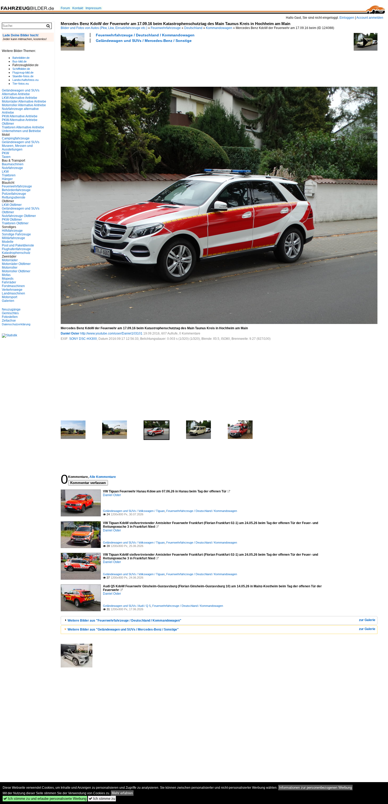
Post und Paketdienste (18, 245)
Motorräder (10, 260)
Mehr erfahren (122, 793)
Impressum (93, 8)
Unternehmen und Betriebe (21, 131)
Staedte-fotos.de (23, 76)
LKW (5, 171)
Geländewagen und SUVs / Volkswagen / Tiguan (134, 510)
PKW (5, 153)
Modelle (7, 242)
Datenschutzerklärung (16, 324)
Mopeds (7, 278)
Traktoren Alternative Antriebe (23, 127)
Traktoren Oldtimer (15, 223)
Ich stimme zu (102, 799)
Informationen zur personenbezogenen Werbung (315, 788)
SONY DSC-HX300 (83, 339)
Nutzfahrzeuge (12, 168)
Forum (65, 8)
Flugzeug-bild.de (23, 72)
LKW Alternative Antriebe (19, 98)
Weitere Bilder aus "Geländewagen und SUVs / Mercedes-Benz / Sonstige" (123, 629)
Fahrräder (9, 282)
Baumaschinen (12, 164)
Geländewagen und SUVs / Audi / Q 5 (127, 605)
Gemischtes (10, 313)
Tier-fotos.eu (20, 83)
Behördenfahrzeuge (16, 190)
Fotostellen (10, 317)
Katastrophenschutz (16, 253)
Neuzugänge (11, 309)
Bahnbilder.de (21, 57)
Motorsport (9, 297)
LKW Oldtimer (12, 205)
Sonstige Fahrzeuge (16, 234)
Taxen (6, 157)
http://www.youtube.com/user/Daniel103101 (111, 333)
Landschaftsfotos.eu (25, 79)
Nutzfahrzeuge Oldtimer (19, 216)
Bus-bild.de (19, 61)
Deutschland (193, 28)
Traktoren (9, 175)
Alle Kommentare (102, 477)
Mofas (6, 275)
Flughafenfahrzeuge (16, 249)
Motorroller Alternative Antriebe (24, 105)
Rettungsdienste (13, 197)
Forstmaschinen (13, 286)
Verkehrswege (12, 290)
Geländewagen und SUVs (20, 142)
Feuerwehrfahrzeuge (166, 28)
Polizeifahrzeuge (14, 194)
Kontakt (77, 8)
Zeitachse (9, 320)
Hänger (7, 179)
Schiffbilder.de (21, 68)
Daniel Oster (70, 333)
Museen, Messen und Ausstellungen (17, 147)
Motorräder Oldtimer (16, 264)
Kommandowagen (219, 28)
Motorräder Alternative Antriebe (24, 101)
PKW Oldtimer (12, 219)
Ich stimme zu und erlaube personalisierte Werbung (44, 799)
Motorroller (9, 267)
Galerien (8, 301)
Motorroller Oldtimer (16, 271)
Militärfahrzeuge (13, 238)
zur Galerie (367, 620)
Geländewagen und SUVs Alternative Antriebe (20, 92)
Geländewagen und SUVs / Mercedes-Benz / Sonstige (144, 40)
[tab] (219, 620)
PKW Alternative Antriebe (19, 116)
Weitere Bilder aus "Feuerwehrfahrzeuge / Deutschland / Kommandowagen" (124, 620)
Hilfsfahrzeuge (12, 231)
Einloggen (346, 18)
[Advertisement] (157, 64)
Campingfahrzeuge (16, 138)
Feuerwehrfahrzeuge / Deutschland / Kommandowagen (145, 35)
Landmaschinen (13, 293)
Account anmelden (369, 18)
